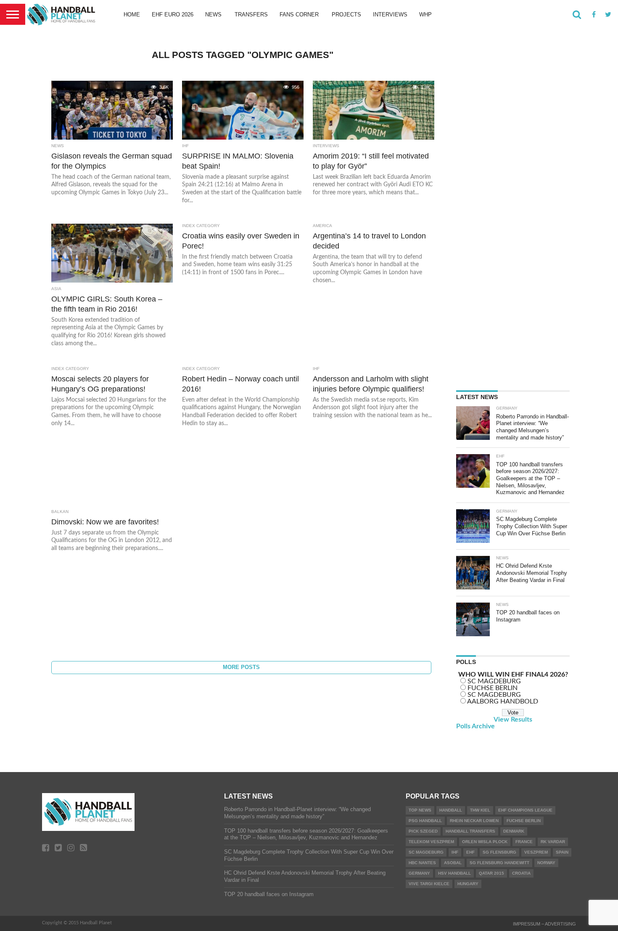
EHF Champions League (525, 810)
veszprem (536, 852)
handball (450, 810)
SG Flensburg (499, 852)
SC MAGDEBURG (494, 681)
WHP (425, 14)
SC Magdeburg (426, 852)
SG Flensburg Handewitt (499, 862)
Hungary (467, 883)
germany (419, 873)
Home (132, 14)
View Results (513, 719)
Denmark (513, 831)
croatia (521, 873)
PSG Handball (425, 820)
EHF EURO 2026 (172, 14)
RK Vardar (553, 841)
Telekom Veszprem (431, 841)
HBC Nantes (422, 862)
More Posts (241, 667)
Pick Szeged (423, 831)
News (213, 14)
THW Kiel (480, 810)
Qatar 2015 (491, 873)
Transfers (251, 14)
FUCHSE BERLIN (492, 688)
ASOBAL (453, 862)
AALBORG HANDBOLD (502, 701)
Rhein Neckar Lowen (474, 820)
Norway (546, 862)
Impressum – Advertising (544, 923)
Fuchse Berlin (524, 820)
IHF (455, 852)
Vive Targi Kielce (429, 883)
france (524, 841)
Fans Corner (299, 14)
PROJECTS (346, 14)
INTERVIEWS (390, 14)
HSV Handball (454, 873)
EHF (470, 852)
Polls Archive (475, 726)
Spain (562, 852)
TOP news (420, 810)
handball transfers (470, 831)
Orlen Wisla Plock (484, 841)
